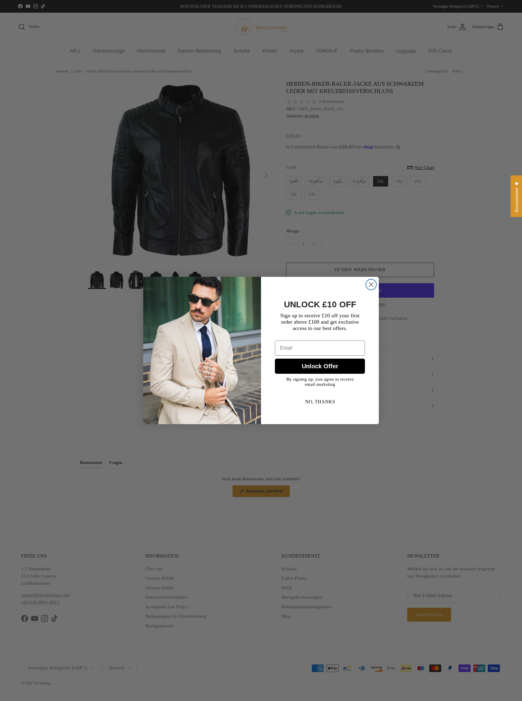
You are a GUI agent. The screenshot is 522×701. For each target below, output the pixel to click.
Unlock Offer (320, 366)
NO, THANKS (320, 401)
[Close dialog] (371, 284)
